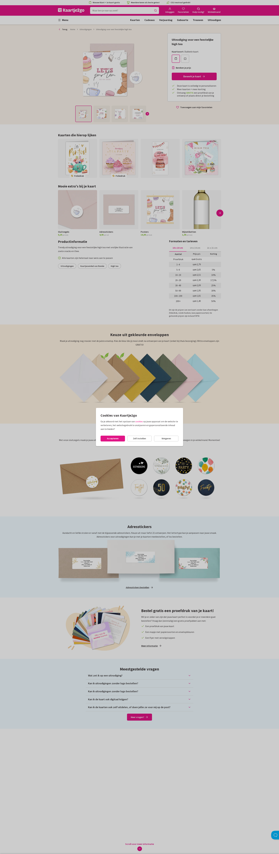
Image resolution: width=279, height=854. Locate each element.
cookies (139, 421)
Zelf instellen (139, 438)
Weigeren (166, 438)
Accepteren (113, 438)
